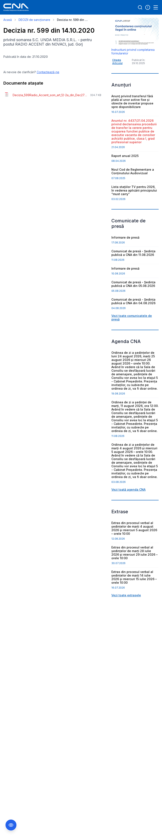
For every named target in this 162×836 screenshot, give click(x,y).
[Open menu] (156, 7)
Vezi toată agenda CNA (128, 489)
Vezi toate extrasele (126, 595)
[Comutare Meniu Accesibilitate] (11, 825)
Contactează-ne (48, 72)
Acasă (7, 20)
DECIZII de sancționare (34, 20)
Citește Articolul (117, 61)
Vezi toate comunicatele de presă (131, 317)
